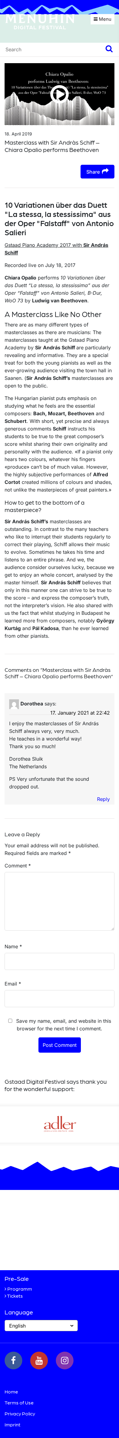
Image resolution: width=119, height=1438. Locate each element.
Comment (18, 866)
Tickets (15, 1295)
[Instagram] (65, 1360)
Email (13, 984)
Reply (103, 799)
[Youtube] (39, 1360)
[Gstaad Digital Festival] (40, 21)
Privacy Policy (20, 1413)
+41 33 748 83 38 (37, 1255)
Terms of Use (19, 1402)
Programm (19, 1288)
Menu (104, 19)
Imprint (12, 1424)
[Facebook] (13, 1360)
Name (13, 946)
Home (11, 1391)
